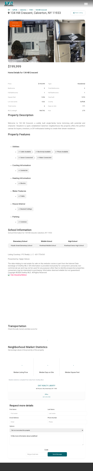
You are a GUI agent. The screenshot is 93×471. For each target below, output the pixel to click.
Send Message (57, 454)
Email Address (14, 418)
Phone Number (52, 418)
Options (12, 426)
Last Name (51, 409)
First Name (13, 409)
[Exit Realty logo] (9, 4)
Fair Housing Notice (19, 275)
